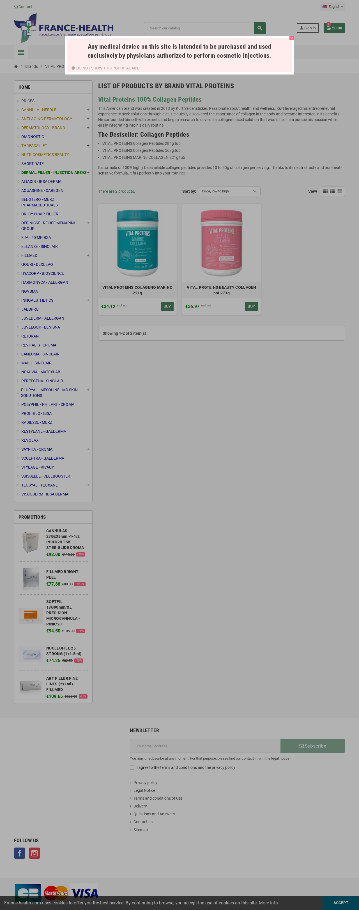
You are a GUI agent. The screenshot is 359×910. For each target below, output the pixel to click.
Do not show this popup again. (107, 68)
